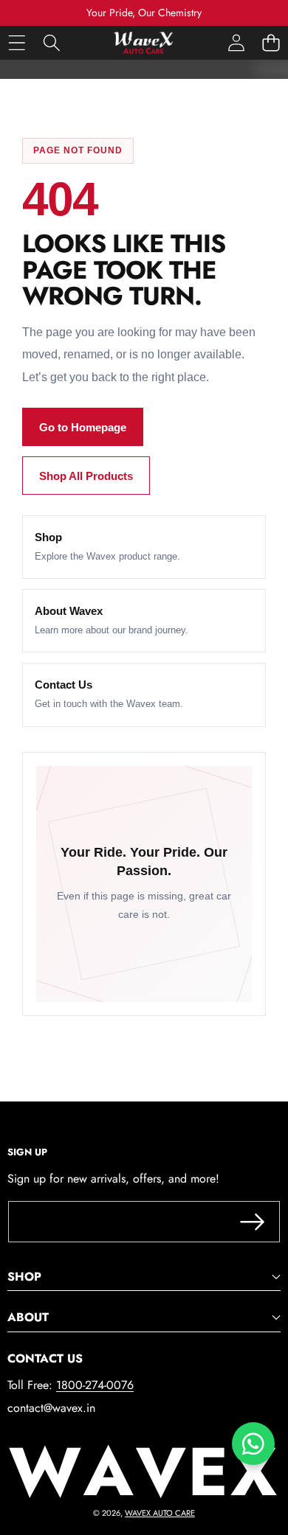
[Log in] (236, 42)
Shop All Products (86, 476)
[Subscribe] (252, 1221)
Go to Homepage (82, 427)
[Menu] (16, 42)
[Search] (51, 42)
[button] (270, 42)
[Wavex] (143, 43)
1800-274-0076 (95, 1384)
